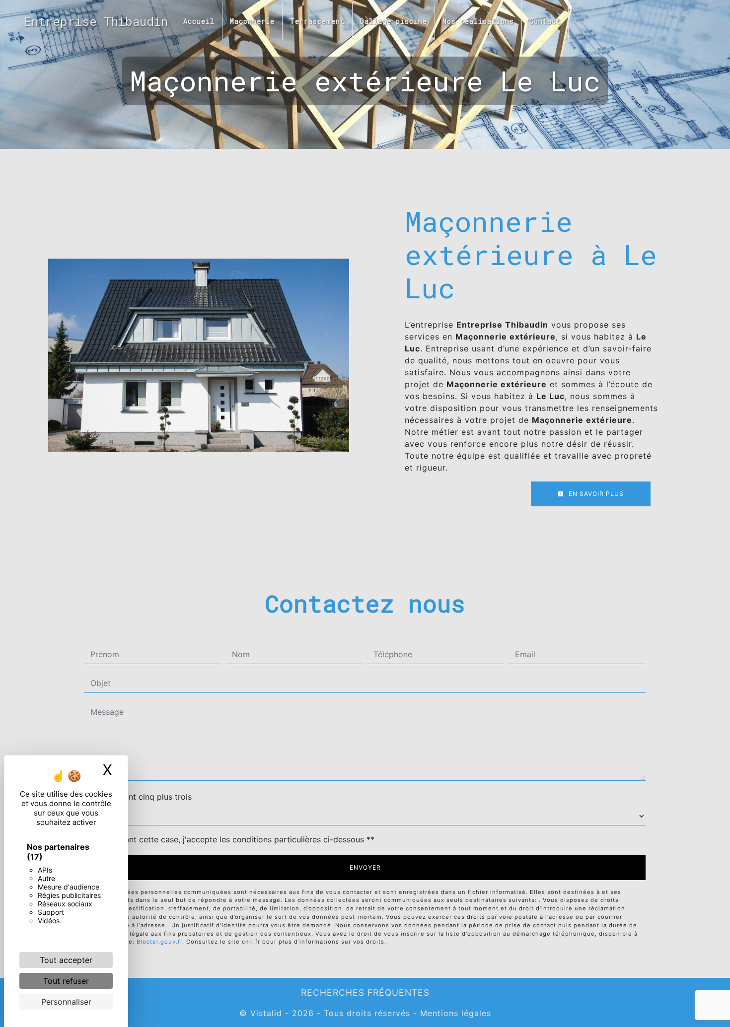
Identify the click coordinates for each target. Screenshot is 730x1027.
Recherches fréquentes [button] (365, 992)
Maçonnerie (252, 21)
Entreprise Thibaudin (96, 21)
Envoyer (365, 867)
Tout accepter (66, 960)
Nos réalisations (478, 21)
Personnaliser (66, 1002)
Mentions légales (454, 1013)
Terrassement (317, 21)
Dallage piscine (393, 21)
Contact (545, 21)
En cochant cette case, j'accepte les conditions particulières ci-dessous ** (234, 839)
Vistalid (266, 1013)
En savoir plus (595, 493)
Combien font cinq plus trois (138, 797)
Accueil (199, 21)
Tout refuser (66, 981)
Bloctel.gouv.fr (159, 941)
